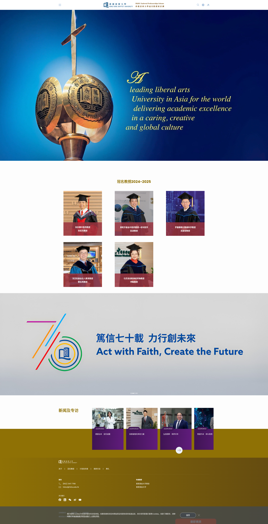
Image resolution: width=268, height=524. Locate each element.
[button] (203, 5)
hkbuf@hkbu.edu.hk (71, 487)
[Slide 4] (136, 393)
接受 (188, 515)
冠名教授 (71, 469)
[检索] (198, 4)
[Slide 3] (134, 393)
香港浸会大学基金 (142, 483)
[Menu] (60, 5)
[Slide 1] (131, 393)
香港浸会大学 (141, 487)
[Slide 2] (133, 393)
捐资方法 (97, 469)
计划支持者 (84, 469)
